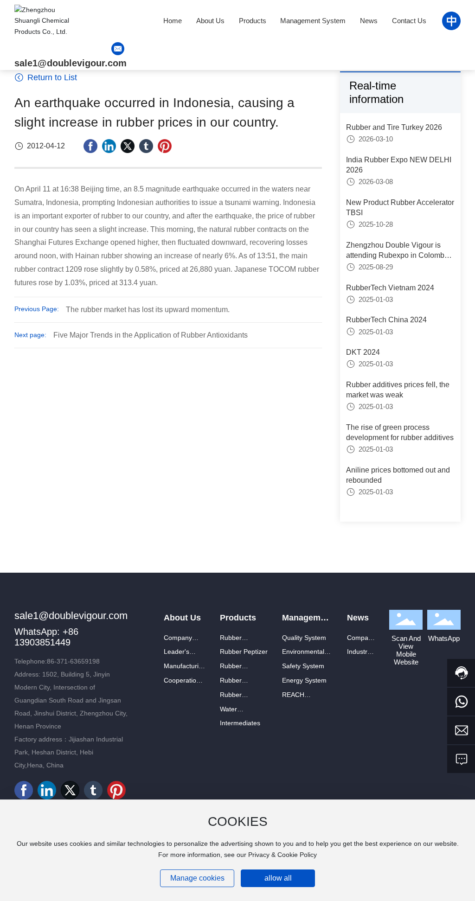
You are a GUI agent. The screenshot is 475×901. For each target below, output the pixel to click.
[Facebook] (90, 146)
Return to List (51, 77)
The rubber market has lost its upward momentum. (148, 309)
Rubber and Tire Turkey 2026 (394, 127)
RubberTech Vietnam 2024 (390, 288)
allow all (278, 878)
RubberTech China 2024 (386, 320)
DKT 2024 (363, 352)
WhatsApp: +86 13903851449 (46, 636)
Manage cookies (197, 878)
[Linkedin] (109, 146)
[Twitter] (128, 146)
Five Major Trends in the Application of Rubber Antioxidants (150, 335)
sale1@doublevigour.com (70, 63)
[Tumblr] (146, 146)
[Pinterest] (165, 146)
